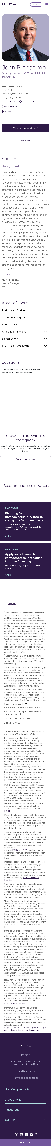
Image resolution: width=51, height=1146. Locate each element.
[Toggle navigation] (46, 4)
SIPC (25, 850)
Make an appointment (31, 127)
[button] (25, 1089)
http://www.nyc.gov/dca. (15, 1003)
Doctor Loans (10, 338)
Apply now (33, 140)
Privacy (25, 1054)
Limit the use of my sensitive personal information (25, 1063)
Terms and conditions (25, 1077)
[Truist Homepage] (9, 4)
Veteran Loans (10, 324)
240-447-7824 (11, 106)
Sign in (37, 5)
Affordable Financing (14, 331)
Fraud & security (25, 1071)
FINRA (7, 811)
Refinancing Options (14, 310)
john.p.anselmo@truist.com (18, 101)
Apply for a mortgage (25, 459)
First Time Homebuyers (15, 345)
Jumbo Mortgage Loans (16, 317)
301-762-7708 (11, 111)
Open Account (24, 1142)
